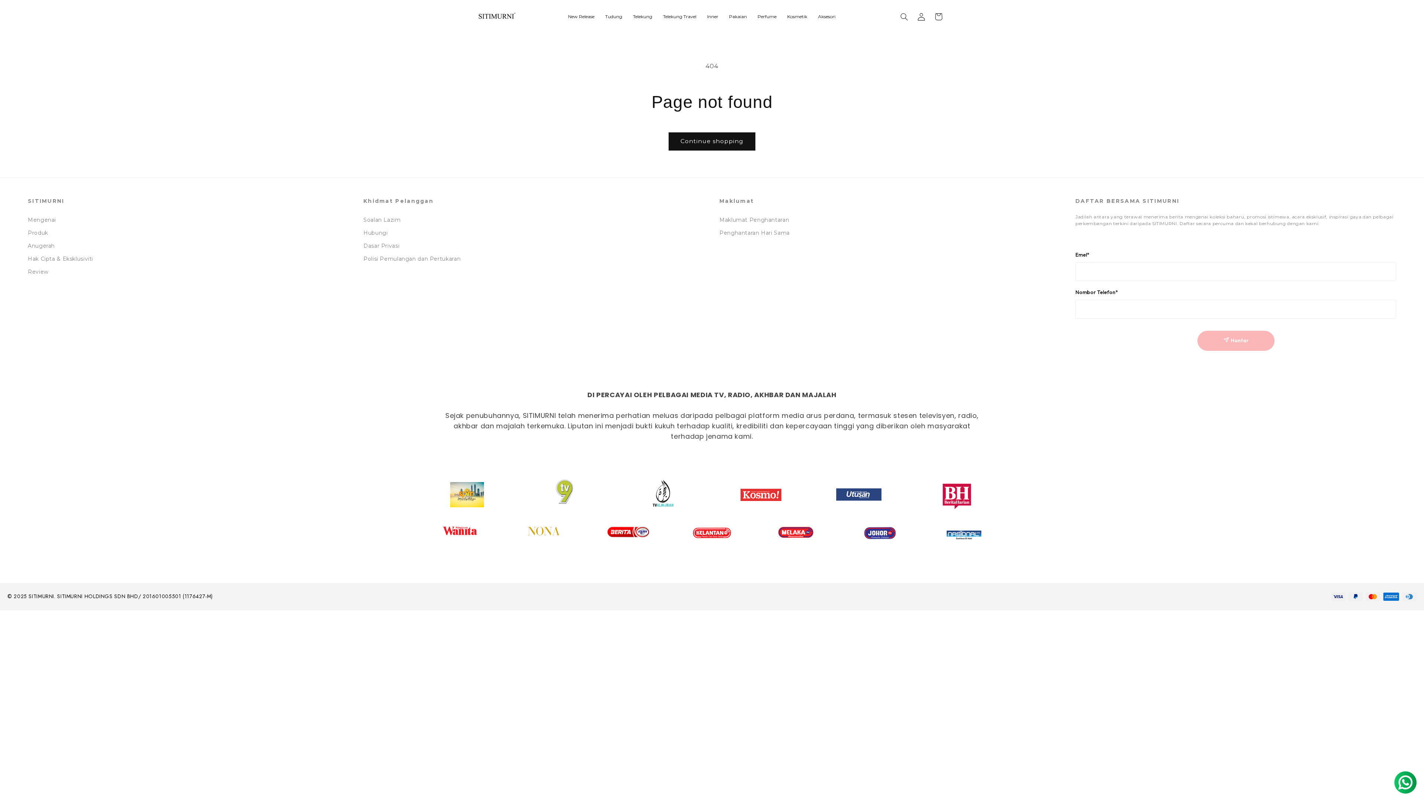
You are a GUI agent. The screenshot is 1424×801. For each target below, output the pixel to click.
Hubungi (375, 233)
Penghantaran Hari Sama (754, 233)
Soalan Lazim (382, 220)
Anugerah (41, 246)
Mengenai (42, 220)
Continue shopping (712, 141)
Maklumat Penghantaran (754, 220)
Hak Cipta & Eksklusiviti (60, 259)
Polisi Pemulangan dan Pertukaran (412, 259)
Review (38, 271)
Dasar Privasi (381, 246)
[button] (904, 16)
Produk (38, 233)
